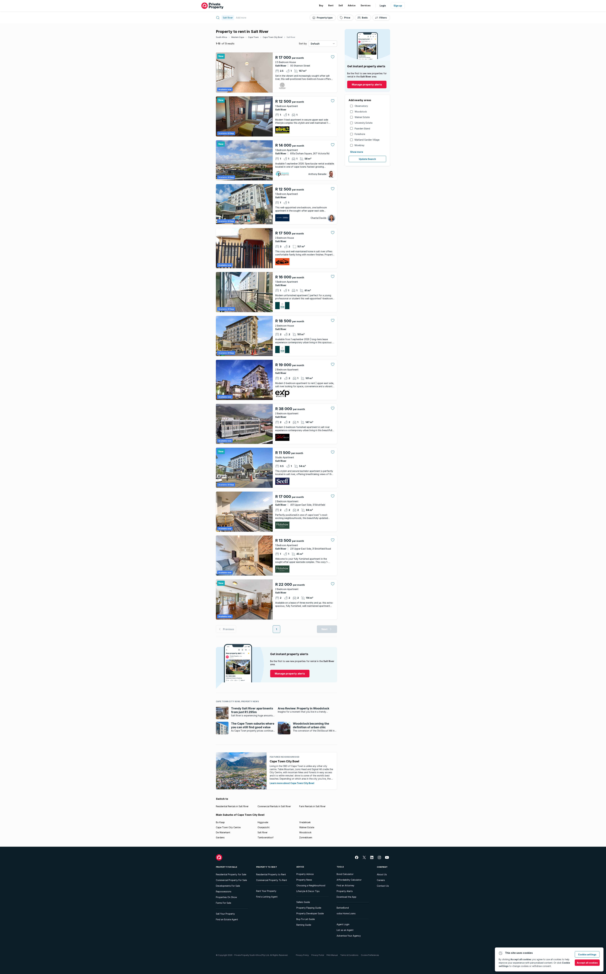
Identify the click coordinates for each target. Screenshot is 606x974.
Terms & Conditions (349, 955)
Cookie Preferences (370, 955)
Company (382, 867)
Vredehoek (305, 822)
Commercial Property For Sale (231, 880)
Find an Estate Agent (227, 919)
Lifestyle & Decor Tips (308, 891)
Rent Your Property (266, 891)
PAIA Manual (332, 955)
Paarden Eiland (362, 128)
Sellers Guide (303, 902)
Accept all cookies (587, 962)
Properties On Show (226, 897)
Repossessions (223, 891)
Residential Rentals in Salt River (232, 806)
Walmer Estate (362, 117)
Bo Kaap (220, 822)
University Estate (363, 122)
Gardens (220, 837)
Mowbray (359, 145)
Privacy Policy (302, 955)
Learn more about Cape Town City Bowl (292, 783)
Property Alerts (345, 891)
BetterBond (343, 907)
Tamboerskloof (265, 837)
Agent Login (343, 924)
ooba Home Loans (346, 913)
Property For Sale (226, 867)
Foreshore (360, 134)
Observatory (361, 106)
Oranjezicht (264, 827)
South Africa (221, 37)
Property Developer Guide (310, 913)
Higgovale (263, 822)
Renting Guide (303, 924)
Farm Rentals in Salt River (312, 806)
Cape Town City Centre (228, 827)
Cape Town (253, 37)
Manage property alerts (367, 84)
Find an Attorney (345, 885)
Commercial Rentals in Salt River (274, 806)
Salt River (291, 37)
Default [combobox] (315, 43)
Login (383, 5)
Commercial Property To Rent (271, 880)
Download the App (346, 896)
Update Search (367, 159)
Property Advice (305, 874)
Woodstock (361, 111)
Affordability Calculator (349, 879)
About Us (382, 874)
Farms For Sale (223, 902)
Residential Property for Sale (231, 874)
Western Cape (237, 37)
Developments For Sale (228, 885)
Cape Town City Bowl (272, 37)
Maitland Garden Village (367, 139)
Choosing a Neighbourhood (310, 885)
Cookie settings (587, 954)
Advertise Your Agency (349, 935)
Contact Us (383, 885)
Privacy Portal (317, 955)
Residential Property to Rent (271, 874)
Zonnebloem (305, 837)
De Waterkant (223, 832)
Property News (304, 879)
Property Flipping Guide (308, 907)
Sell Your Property (225, 913)
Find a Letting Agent (267, 896)
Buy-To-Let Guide (305, 919)
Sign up (398, 5)
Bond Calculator (345, 874)
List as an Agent (345, 930)
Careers (381, 880)
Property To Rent (266, 867)
